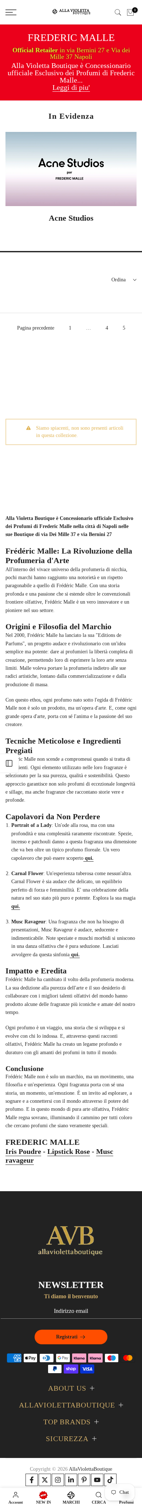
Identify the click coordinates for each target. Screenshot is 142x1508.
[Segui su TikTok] (110, 1480)
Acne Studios (71, 218)
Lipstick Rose (68, 1151)
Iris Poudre (23, 1151)
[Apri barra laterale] (9, 763)
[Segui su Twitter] (45, 1480)
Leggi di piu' (71, 87)
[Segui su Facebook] (31, 1480)
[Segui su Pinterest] (84, 1480)
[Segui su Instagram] (58, 1480)
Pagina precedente (35, 328)
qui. (15, 906)
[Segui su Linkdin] (71, 1480)
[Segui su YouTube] (97, 1480)
